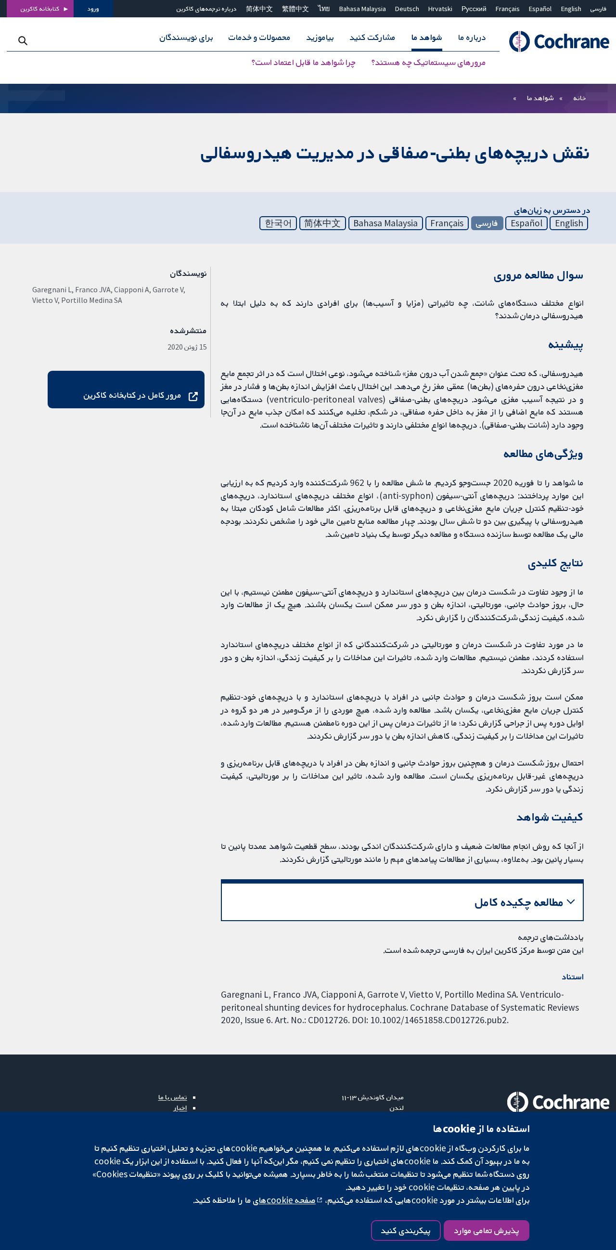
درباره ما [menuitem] (472, 37)
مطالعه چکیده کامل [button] (519, 902)
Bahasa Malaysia (362, 8)
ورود (93, 8)
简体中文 (259, 8)
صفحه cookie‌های (284, 1200)
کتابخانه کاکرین (40, 8)
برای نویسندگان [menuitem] (186, 37)
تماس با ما (172, 1097)
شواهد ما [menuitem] (426, 37)
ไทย (324, 8)
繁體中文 (295, 8)
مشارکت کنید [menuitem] (373, 37)
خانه (580, 98)
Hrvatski (440, 8)
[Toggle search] (22, 40)
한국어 (278, 223)
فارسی (598, 8)
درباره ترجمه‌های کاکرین (207, 8)
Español (540, 8)
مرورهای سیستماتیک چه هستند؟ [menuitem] (429, 62)
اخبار (180, 1107)
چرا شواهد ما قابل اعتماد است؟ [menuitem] (304, 62)
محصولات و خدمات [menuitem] (260, 37)
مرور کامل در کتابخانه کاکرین (132, 395)
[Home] (554, 41)
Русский (474, 8)
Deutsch (407, 8)
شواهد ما (540, 98)
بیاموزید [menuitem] (320, 37)
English (571, 8)
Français (508, 8)
